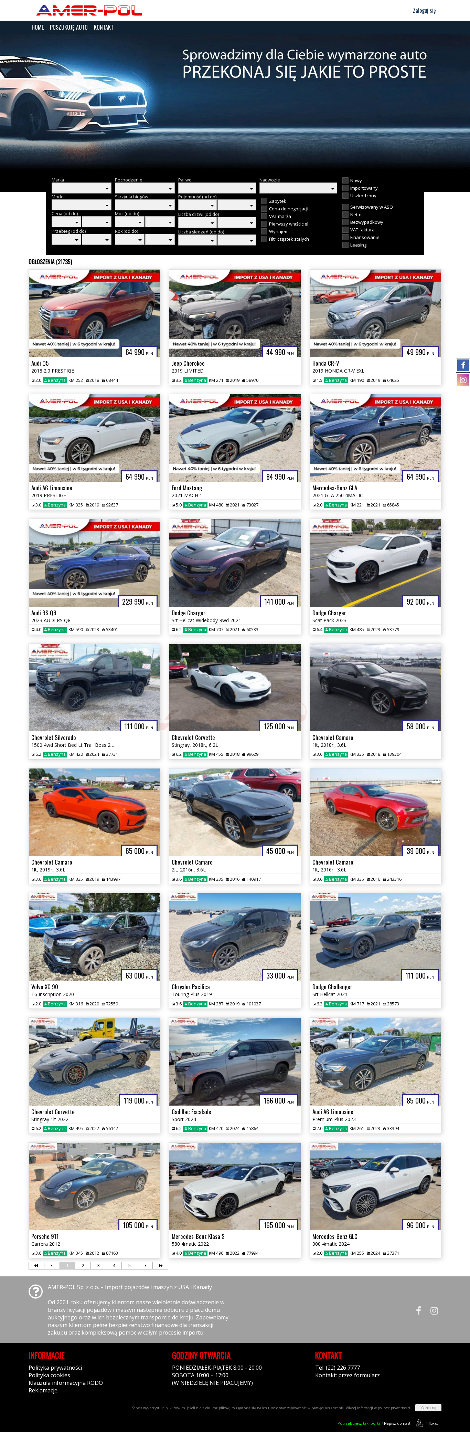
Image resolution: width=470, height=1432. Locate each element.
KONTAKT (104, 27)
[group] (235, 102)
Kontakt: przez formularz (347, 1375)
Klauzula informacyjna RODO (66, 1383)
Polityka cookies (49, 1375)
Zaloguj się (424, 10)
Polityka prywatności (55, 1367)
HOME (38, 27)
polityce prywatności (394, 1407)
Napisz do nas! (374, 1423)
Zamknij (428, 1407)
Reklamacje (43, 1390)
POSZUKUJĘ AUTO (69, 27)
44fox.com (433, 1423)
